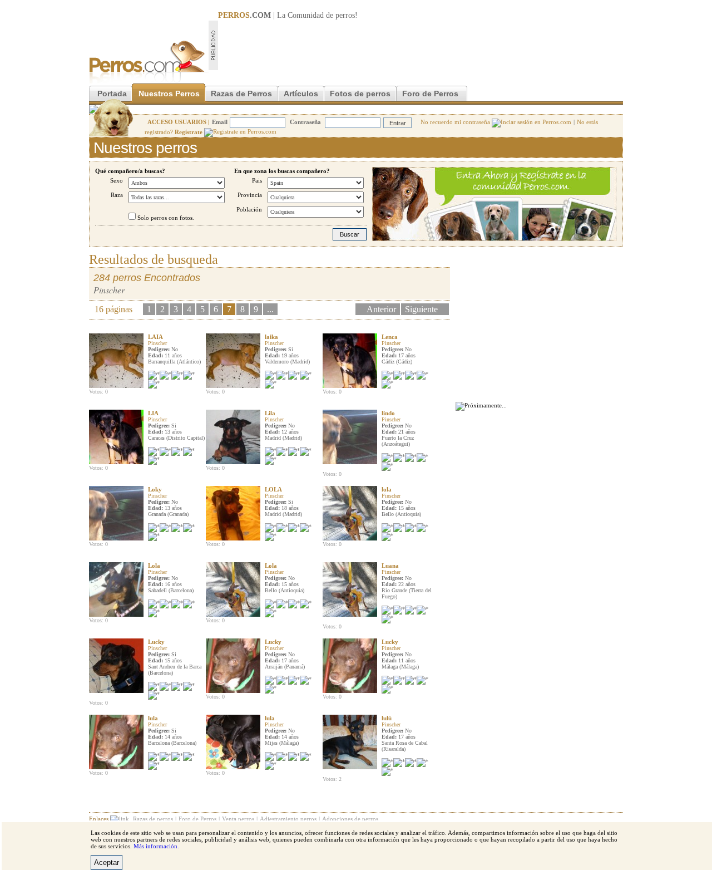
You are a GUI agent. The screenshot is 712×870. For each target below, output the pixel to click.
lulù (387, 718)
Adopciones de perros (350, 818)
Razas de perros (153, 818)
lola (387, 489)
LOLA (273, 489)
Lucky (156, 641)
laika (271, 336)
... (270, 309)
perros (345, 15)
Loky (155, 489)
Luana (390, 565)
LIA (153, 413)
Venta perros (238, 818)
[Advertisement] (420, 45)
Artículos (301, 93)
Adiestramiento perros (288, 818)
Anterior (381, 309)
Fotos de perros (360, 93)
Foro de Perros (430, 93)
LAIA (155, 336)
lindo (388, 413)
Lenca (390, 336)
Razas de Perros (241, 93)
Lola (154, 565)
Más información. (156, 846)
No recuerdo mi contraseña (456, 122)
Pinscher (157, 343)
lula (153, 718)
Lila (270, 413)
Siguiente (421, 309)
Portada (112, 93)
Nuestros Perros (169, 93)
